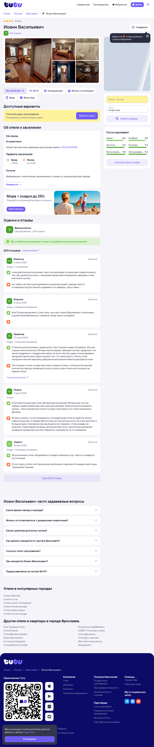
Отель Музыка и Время (15, 634)
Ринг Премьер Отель (14, 627)
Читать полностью (16, 377)
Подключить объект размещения (104, 712)
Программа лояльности (106, 687)
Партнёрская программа (107, 722)
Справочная (83, 4)
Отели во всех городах (15, 613)
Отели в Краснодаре (14, 610)
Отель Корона (11, 630)
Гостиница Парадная (14, 641)
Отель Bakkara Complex (16, 645)
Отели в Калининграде (15, 606)
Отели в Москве (12, 595)
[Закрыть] (147, 36)
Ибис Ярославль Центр (90, 641)
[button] (49, 686)
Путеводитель (101, 4)
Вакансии (68, 684)
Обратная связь (133, 684)
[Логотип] (13, 4)
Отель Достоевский (88, 637)
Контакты (68, 689)
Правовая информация (75, 693)
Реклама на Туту (102, 717)
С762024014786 (69, 147)
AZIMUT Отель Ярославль (91, 630)
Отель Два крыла (86, 634)
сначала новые (29, 250)
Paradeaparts (84, 645)
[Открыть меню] (148, 4)
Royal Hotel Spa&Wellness (91, 627)
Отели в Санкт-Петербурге (17, 602)
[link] (16, 209)
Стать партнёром (102, 706)
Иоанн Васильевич (13, 637)
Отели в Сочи (11, 599)
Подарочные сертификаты (101, 682)
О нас (66, 680)
